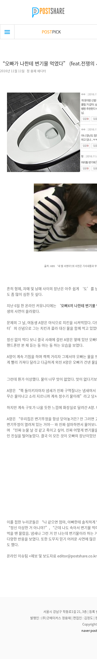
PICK (51, 32)
